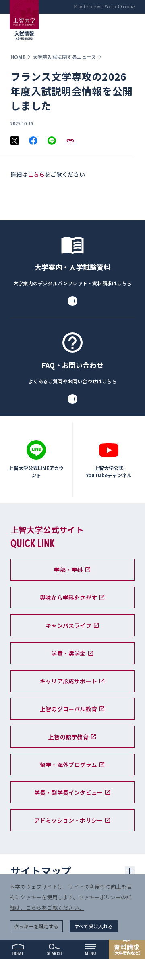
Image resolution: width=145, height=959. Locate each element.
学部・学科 (68, 570)
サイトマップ (41, 870)
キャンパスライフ (68, 625)
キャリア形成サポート (68, 681)
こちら (36, 174)
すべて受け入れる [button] (93, 926)
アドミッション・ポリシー (68, 820)
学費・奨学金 (68, 653)
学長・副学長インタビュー (68, 792)
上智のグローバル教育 (68, 709)
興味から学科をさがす (68, 597)
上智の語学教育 (68, 737)
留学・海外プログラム (68, 765)
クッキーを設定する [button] (36, 926)
